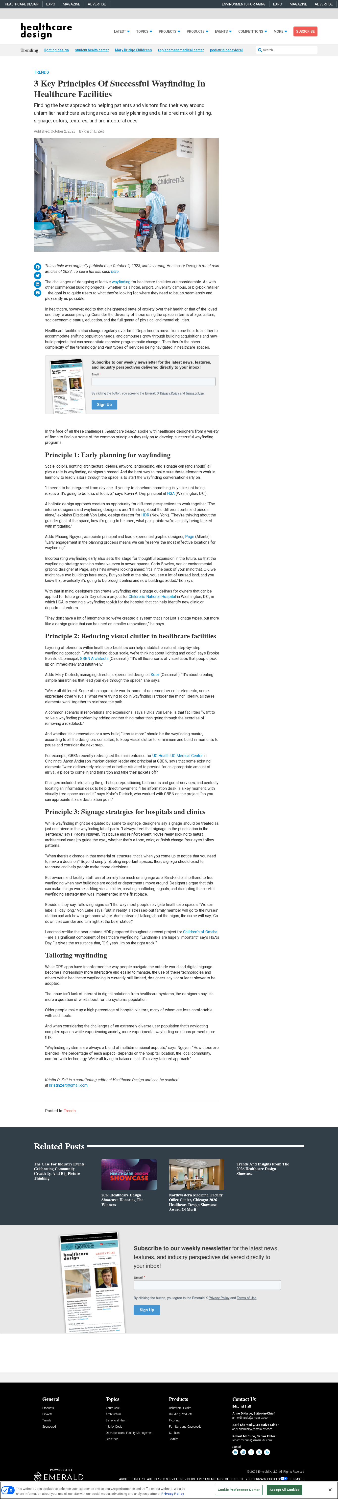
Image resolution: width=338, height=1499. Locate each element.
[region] (169, 1490)
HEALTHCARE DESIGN (22, 4)
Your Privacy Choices (263, 1479)
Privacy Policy (172, 1494)
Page (189, 536)
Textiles (173, 1439)
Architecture (113, 1414)
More (278, 31)
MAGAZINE (71, 4)
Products (196, 31)
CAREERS (138, 1479)
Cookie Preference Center (239, 1490)
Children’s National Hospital (152, 596)
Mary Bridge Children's (133, 50)
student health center (92, 50)
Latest (120, 31)
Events (221, 31)
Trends (41, 72)
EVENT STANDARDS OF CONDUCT (220, 1479)
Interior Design (115, 1426)
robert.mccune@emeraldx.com (252, 1440)
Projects (167, 31)
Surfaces (174, 1433)
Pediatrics (112, 1439)
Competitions (250, 31)
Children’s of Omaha (200, 932)
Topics (142, 31)
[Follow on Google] (267, 1452)
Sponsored (49, 1426)
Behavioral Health (117, 1420)
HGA (171, 493)
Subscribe (305, 31)
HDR (145, 515)
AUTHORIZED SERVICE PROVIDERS (171, 1479)
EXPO (50, 4)
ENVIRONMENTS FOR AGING (244, 4)
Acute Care (113, 1408)
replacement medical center (181, 50)
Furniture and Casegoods (185, 1426)
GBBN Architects (94, 658)
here (115, 271)
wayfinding (121, 282)
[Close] (330, 1489)
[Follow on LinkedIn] (235, 1452)
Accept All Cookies (284, 1490)
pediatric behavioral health (231, 50)
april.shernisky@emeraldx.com (252, 1429)
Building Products (181, 1414)
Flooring (174, 1420)
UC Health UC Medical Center (177, 755)
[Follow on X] (259, 1452)
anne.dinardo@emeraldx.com (251, 1417)
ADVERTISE (97, 4)
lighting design (56, 50)
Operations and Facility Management (129, 1433)
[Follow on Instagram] (243, 1452)
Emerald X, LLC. (268, 1471)
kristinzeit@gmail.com (68, 1085)
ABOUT (124, 1479)
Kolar (155, 674)
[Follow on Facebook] (251, 1452)
